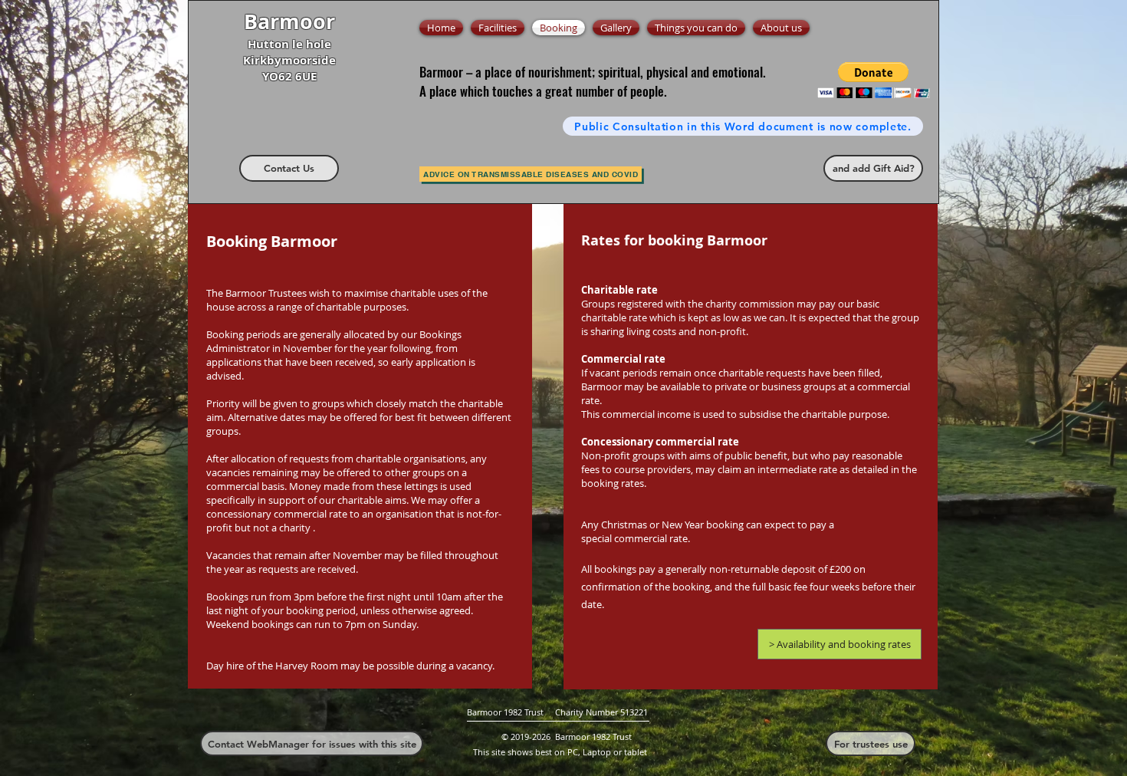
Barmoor (289, 21)
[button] (873, 80)
